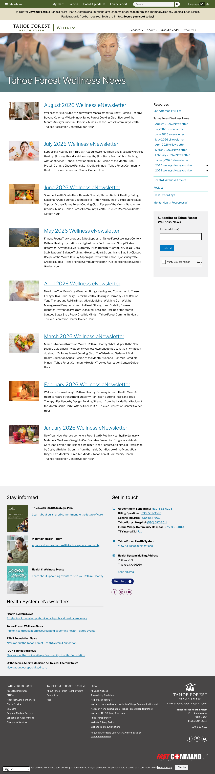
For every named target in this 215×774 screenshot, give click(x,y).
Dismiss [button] (182, 767)
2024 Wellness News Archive (173, 170)
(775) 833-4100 (174, 527)
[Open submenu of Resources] (197, 30)
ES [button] (207, 4)
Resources (161, 104)
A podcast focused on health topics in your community (65, 545)
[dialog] (107, 767)
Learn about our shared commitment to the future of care (67, 514)
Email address (169, 229)
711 (140, 531)
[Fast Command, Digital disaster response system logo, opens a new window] (181, 755)
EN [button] (202, 4)
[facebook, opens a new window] (114, 592)
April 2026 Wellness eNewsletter (82, 284)
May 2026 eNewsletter (169, 139)
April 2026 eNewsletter (170, 144)
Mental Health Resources (169, 202)
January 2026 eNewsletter (171, 160)
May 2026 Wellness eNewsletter (82, 231)
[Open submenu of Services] (141, 30)
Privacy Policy (165, 767)
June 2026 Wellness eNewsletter (82, 187)
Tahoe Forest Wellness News (171, 118)
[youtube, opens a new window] (129, 592)
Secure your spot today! (138, 16)
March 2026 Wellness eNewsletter (84, 336)
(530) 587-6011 (150, 517)
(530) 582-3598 (151, 513)
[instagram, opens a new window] (122, 592)
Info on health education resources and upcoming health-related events (51, 630)
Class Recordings (164, 195)
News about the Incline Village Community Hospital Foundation (46, 655)
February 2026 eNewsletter (172, 155)
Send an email (126, 571)
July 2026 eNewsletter (169, 129)
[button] (14, 4)
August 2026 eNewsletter (171, 124)
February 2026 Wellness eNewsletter (87, 384)
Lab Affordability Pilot (167, 110)
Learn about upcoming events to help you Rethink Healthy (67, 576)
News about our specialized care (27, 667)
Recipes (158, 187)
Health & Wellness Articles (170, 180)
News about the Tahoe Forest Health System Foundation (41, 643)
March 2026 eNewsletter (171, 149)
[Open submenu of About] (156, 30)
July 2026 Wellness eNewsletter (81, 144)
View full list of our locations (135, 545)
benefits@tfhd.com (101, 736)
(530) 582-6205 (162, 508)
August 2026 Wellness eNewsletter (85, 105)
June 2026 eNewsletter (169, 134)
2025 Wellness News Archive (173, 165)
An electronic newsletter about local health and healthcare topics (47, 618)
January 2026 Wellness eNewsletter (85, 428)
